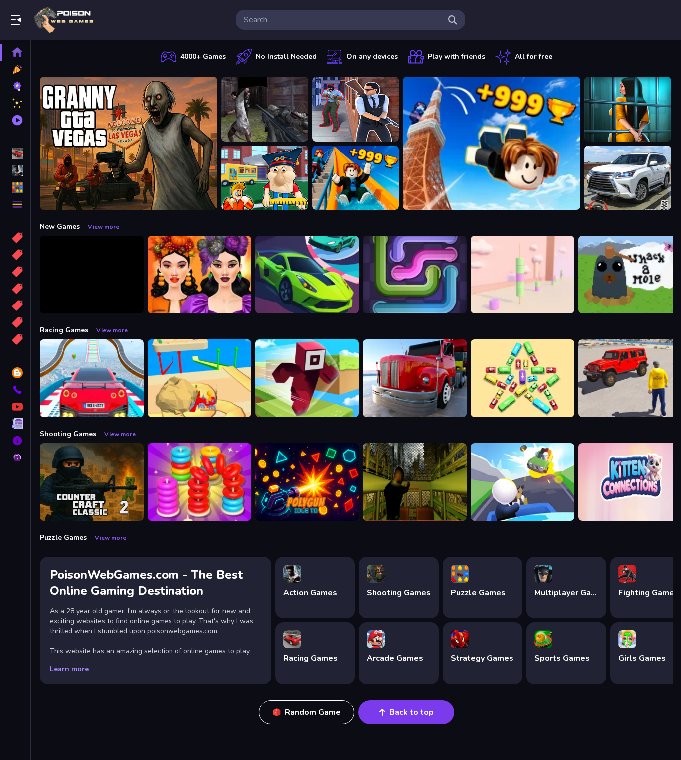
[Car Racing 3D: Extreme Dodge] (307, 274)
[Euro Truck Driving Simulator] (415, 378)
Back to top (411, 712)
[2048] (15, 305)
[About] (15, 440)
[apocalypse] (15, 288)
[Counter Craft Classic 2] (92, 482)
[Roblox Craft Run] (307, 378)
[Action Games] (15, 170)
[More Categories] (15, 204)
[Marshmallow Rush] (522, 274)
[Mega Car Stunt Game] (92, 378)
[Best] (15, 322)
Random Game (312, 712)
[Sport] (15, 254)
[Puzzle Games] (15, 187)
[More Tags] (15, 339)
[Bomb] (15, 271)
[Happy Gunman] (522, 482)
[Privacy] (15, 457)
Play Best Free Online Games (64, 20)
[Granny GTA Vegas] (128, 143)
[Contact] (15, 389)
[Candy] (15, 237)
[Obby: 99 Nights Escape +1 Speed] (92, 274)
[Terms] (15, 423)
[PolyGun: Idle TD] (307, 482)
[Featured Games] (15, 103)
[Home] (15, 52)
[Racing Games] (15, 153)
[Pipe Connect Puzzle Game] (415, 274)
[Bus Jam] (522, 378)
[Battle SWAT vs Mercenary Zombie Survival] (264, 109)
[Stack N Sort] (199, 482)
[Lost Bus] (415, 482)
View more (103, 227)
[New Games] (15, 69)
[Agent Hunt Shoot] (355, 109)
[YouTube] (15, 406)
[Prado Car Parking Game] (627, 178)
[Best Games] (15, 86)
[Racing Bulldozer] (199, 378)
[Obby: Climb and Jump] (491, 143)
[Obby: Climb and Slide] (355, 178)
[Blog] (15, 372)
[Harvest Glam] (199, 274)
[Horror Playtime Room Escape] (627, 109)
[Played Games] (15, 120)
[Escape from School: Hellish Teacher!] (264, 178)
